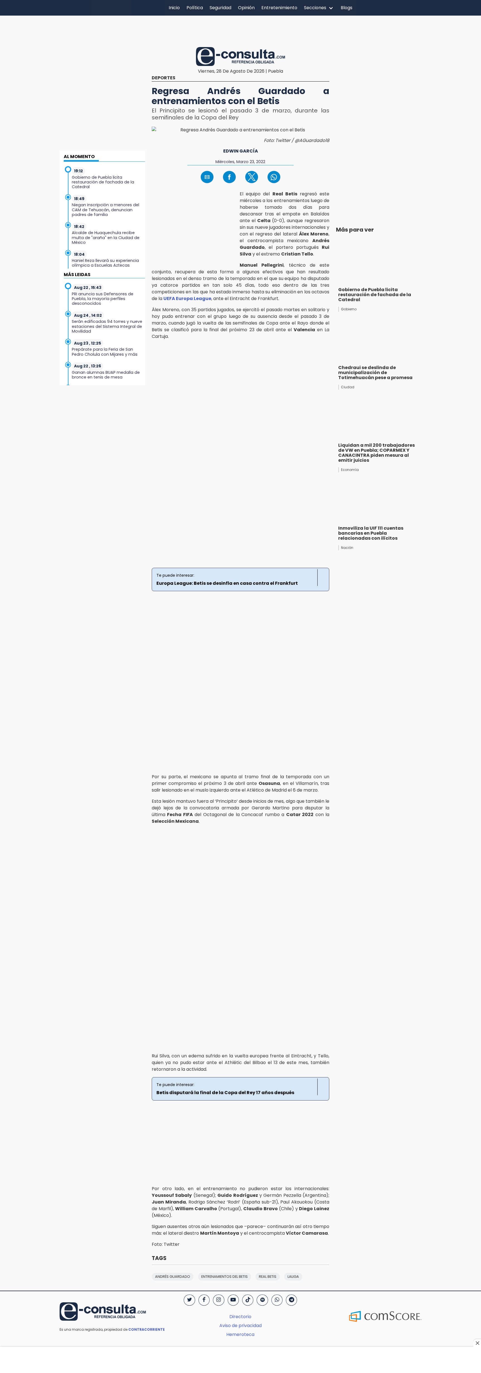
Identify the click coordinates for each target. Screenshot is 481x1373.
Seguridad (220, 7)
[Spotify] (262, 1300)
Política (194, 7)
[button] (207, 177)
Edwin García (240, 151)
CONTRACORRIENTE (146, 1329)
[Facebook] (204, 1300)
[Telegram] (291, 1300)
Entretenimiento (279, 7)
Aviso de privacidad (240, 1325)
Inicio (174, 7)
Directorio (240, 1316)
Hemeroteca (240, 1334)
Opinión (246, 7)
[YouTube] (233, 1300)
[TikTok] (247, 1300)
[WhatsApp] (277, 1300)
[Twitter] (189, 1300)
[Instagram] (218, 1300)
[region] (240, 30)
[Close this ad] (477, 1343)
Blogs (346, 7)
